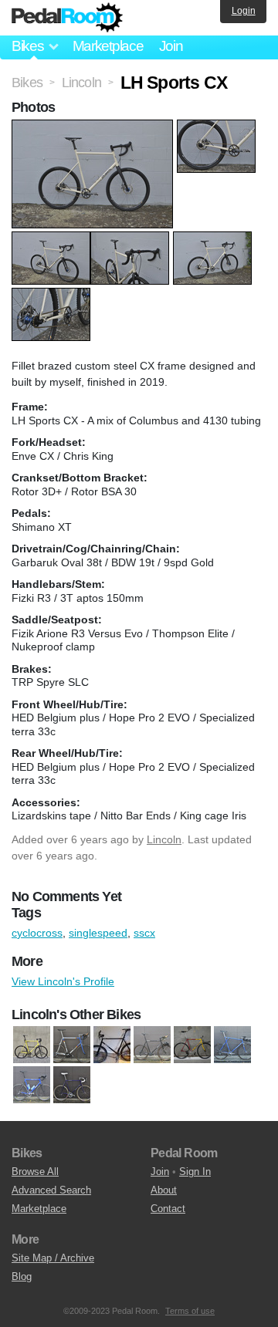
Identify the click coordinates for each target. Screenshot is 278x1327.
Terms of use (190, 1310)
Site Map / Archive (53, 1258)
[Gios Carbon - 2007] (32, 1085)
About (164, 1190)
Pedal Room (67, 17)
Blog (22, 1276)
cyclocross (37, 933)
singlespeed (98, 933)
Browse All (35, 1171)
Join (171, 46)
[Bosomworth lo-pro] (232, 1045)
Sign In (195, 1171)
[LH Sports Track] (32, 1045)
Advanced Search (51, 1190)
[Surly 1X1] (112, 1045)
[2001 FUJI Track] (192, 1045)
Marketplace (108, 46)
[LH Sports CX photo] (94, 127)
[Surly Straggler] (152, 1045)
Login (244, 10)
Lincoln (164, 839)
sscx (144, 933)
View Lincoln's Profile (63, 981)
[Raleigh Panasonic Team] (72, 1045)
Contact (168, 1208)
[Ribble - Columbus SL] (72, 1085)
